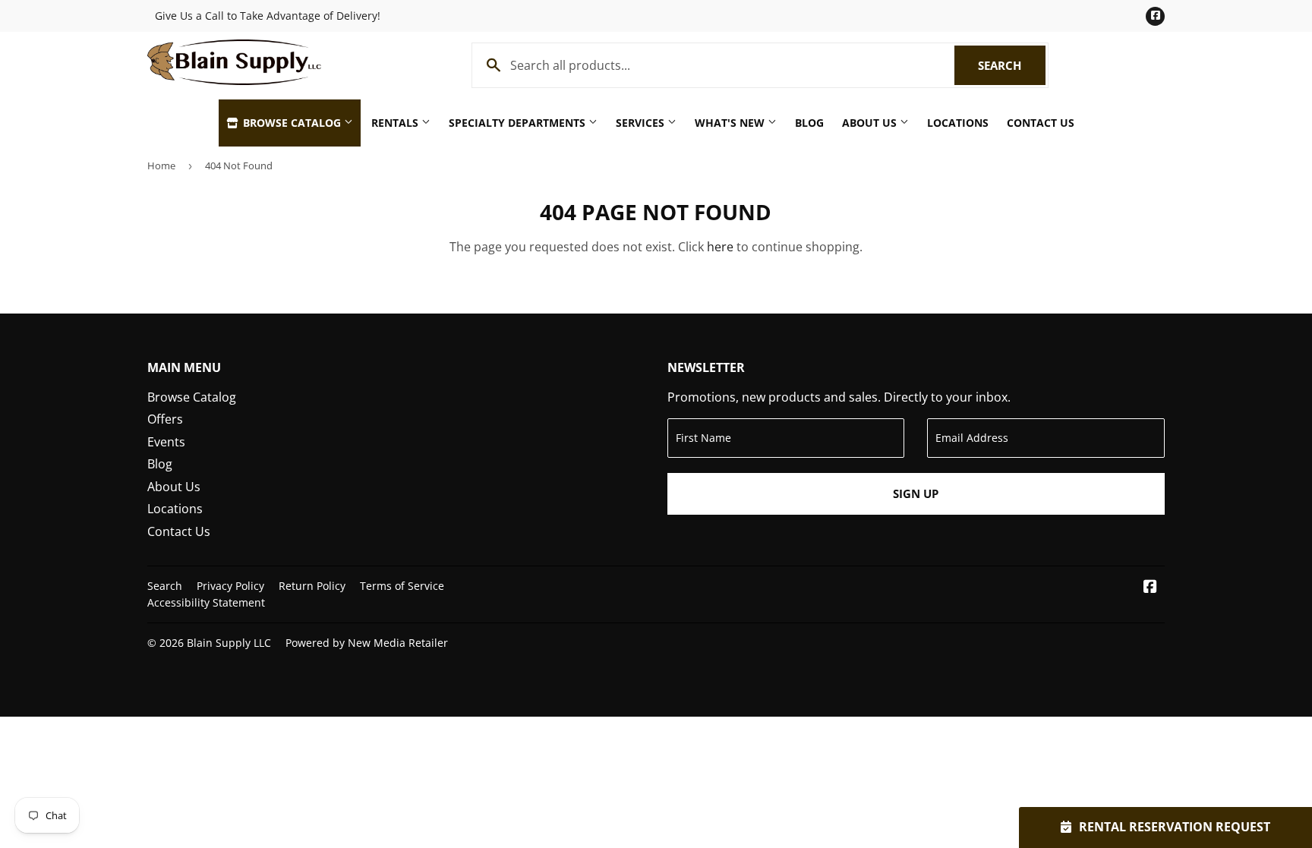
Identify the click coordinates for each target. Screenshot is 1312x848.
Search (1012, 65)
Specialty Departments (518, 122)
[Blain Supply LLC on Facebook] (1150, 587)
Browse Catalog (292, 122)
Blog (809, 122)
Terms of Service (402, 585)
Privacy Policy (230, 585)
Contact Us (1040, 122)
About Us (871, 122)
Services (641, 122)
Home (161, 165)
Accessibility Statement (206, 602)
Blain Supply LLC (229, 642)
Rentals (396, 122)
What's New (731, 122)
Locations (958, 122)
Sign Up (915, 493)
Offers (165, 419)
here (720, 246)
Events (166, 441)
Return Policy (312, 585)
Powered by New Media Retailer (366, 642)
